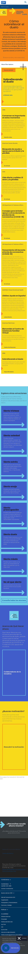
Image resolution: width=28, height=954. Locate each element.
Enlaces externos (5, 916)
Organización (4, 900)
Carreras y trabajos (6, 905)
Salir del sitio (15, 948)
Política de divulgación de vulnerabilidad (11, 935)
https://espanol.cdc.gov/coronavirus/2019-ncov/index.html (14, 870)
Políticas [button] (4, 909)
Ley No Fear (4, 929)
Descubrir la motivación (14, 747)
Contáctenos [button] (5, 879)
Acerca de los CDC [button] (7, 893)
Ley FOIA (3, 924)
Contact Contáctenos (7, 888)
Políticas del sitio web (7, 922)
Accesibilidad (4, 914)
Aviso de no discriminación (8, 932)
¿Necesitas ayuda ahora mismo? (16, 824)
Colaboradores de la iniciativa (12, 672)
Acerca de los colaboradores (11, 849)
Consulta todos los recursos (14, 600)
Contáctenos (5, 884)
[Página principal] (3, 12)
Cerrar (24, 938)
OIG (2, 927)
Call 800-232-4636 (6, 886)
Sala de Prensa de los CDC (8, 897)
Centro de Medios (7, 853)
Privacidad (4, 919)
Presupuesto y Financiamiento (9, 902)
